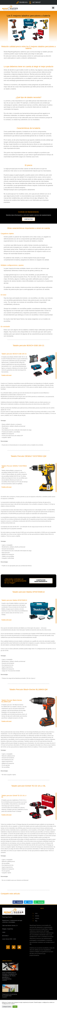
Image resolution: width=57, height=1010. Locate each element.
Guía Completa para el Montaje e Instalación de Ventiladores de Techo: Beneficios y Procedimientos (9, 976)
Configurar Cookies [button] (7, 1006)
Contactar (28, 219)
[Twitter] (14, 947)
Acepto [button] (14, 1006)
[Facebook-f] (8, 947)
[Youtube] (19, 947)
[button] (53, 7)
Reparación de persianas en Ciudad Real (9, 995)
